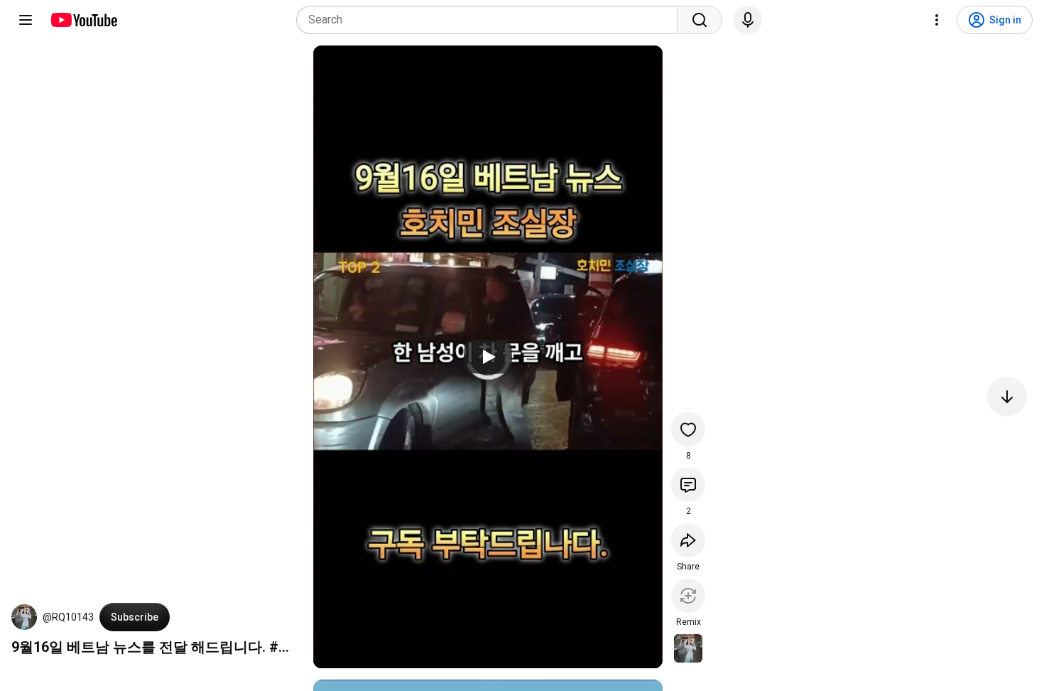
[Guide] (25, 19)
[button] (24, 617)
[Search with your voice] (748, 20)
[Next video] (1007, 397)
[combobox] (491, 19)
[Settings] (936, 19)
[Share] (688, 540)
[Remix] (688, 596)
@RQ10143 (68, 617)
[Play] (488, 357)
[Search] (699, 20)
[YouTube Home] (83, 20)
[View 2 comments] (688, 485)
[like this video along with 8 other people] (688, 429)
